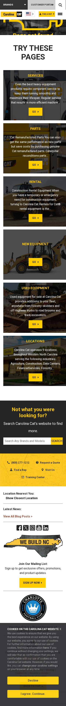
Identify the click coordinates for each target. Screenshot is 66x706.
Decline (33, 680)
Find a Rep (19, 469)
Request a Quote (49, 462)
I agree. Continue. (33, 694)
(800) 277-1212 (20, 462)
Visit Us (50, 469)
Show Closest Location (22, 498)
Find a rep (47, 14)
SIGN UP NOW (31, 582)
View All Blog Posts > (17, 516)
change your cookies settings (40, 665)
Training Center (35, 477)
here (46, 647)
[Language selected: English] (30, 14)
